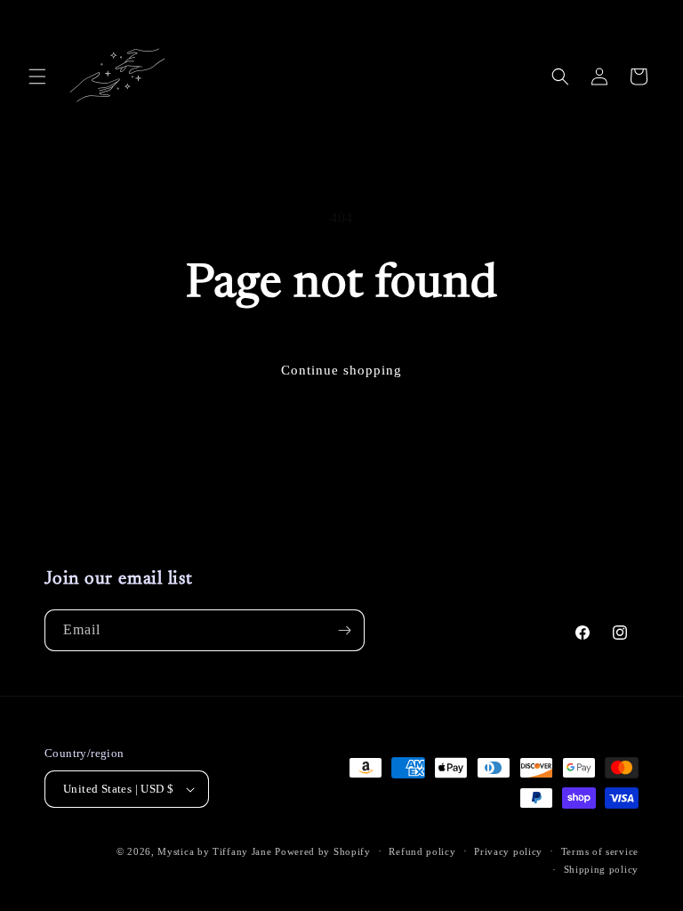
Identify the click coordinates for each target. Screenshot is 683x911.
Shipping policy (601, 869)
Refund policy (422, 851)
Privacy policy (508, 851)
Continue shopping (341, 370)
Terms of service (600, 851)
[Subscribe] (344, 630)
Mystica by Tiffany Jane (214, 851)
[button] (37, 76)
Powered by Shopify (323, 851)
